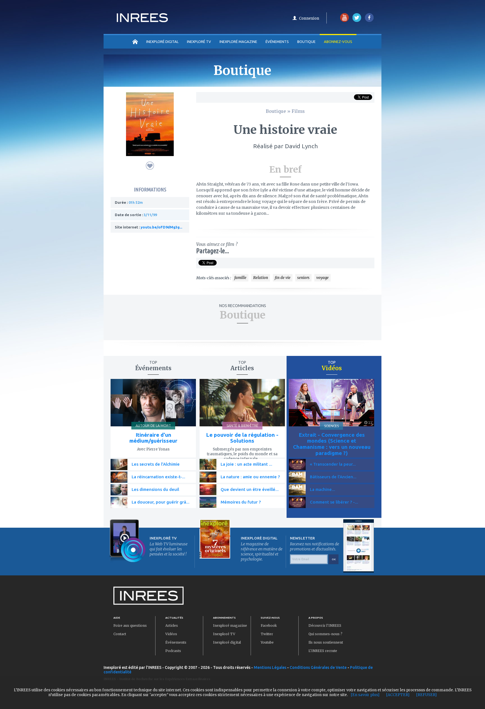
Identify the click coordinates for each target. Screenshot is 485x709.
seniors (303, 277)
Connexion (309, 18)
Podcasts (173, 651)
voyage (322, 277)
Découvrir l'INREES (324, 625)
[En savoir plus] (365, 694)
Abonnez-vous (338, 42)
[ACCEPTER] (397, 694)
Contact (119, 634)
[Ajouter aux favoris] (150, 165)
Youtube (267, 642)
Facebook (269, 625)
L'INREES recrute (322, 651)
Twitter (267, 634)
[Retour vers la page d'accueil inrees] (142, 20)
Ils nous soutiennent (325, 642)
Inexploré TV (224, 634)
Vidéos (171, 634)
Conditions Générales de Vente (318, 667)
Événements (277, 42)
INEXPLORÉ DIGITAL (162, 42)
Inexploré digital (227, 642)
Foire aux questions (130, 625)
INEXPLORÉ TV (199, 42)
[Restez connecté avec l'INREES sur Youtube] (344, 20)
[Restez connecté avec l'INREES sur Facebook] (369, 20)
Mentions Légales (270, 667)
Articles (171, 625)
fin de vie (282, 277)
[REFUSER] (426, 694)
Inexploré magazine (230, 625)
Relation (260, 277)
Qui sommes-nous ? (325, 634)
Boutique (306, 42)
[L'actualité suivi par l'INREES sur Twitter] (357, 20)
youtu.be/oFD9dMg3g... (161, 227)
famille (240, 277)
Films (298, 111)
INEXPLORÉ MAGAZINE (238, 42)
